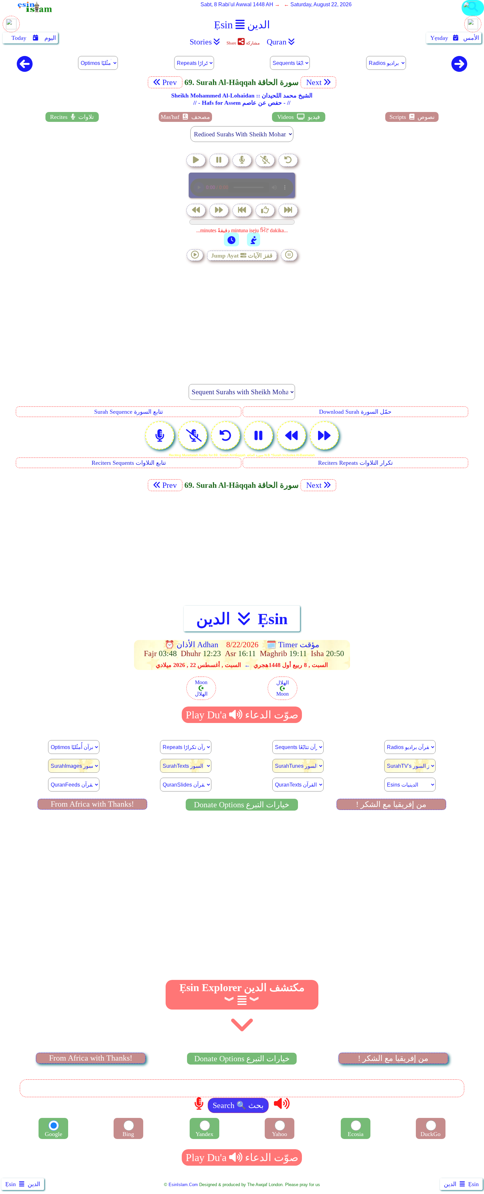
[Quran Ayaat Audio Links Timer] (231, 239)
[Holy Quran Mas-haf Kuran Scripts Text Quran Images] (473, 15)
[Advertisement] (242, 319)
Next (313, 82)
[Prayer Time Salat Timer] (253, 239)
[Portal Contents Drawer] (242, 211)
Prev (170, 82)
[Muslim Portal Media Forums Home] (11, 27)
